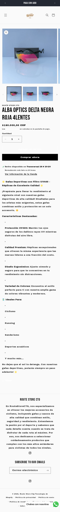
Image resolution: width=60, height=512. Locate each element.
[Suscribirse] (48, 470)
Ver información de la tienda (21, 174)
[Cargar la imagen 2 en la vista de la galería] (30, 94)
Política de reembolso (20, 502)
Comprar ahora (30, 157)
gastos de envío (12, 129)
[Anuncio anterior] (5, 3)
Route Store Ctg (27, 494)
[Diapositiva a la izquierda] (3, 94)
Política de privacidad (25, 497)
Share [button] (8, 380)
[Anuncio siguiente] (55, 3)
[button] (6, 15)
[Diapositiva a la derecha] (57, 94)
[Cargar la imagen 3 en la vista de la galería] (46, 94)
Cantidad (7, 134)
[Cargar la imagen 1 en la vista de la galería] (14, 94)
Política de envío (46, 497)
